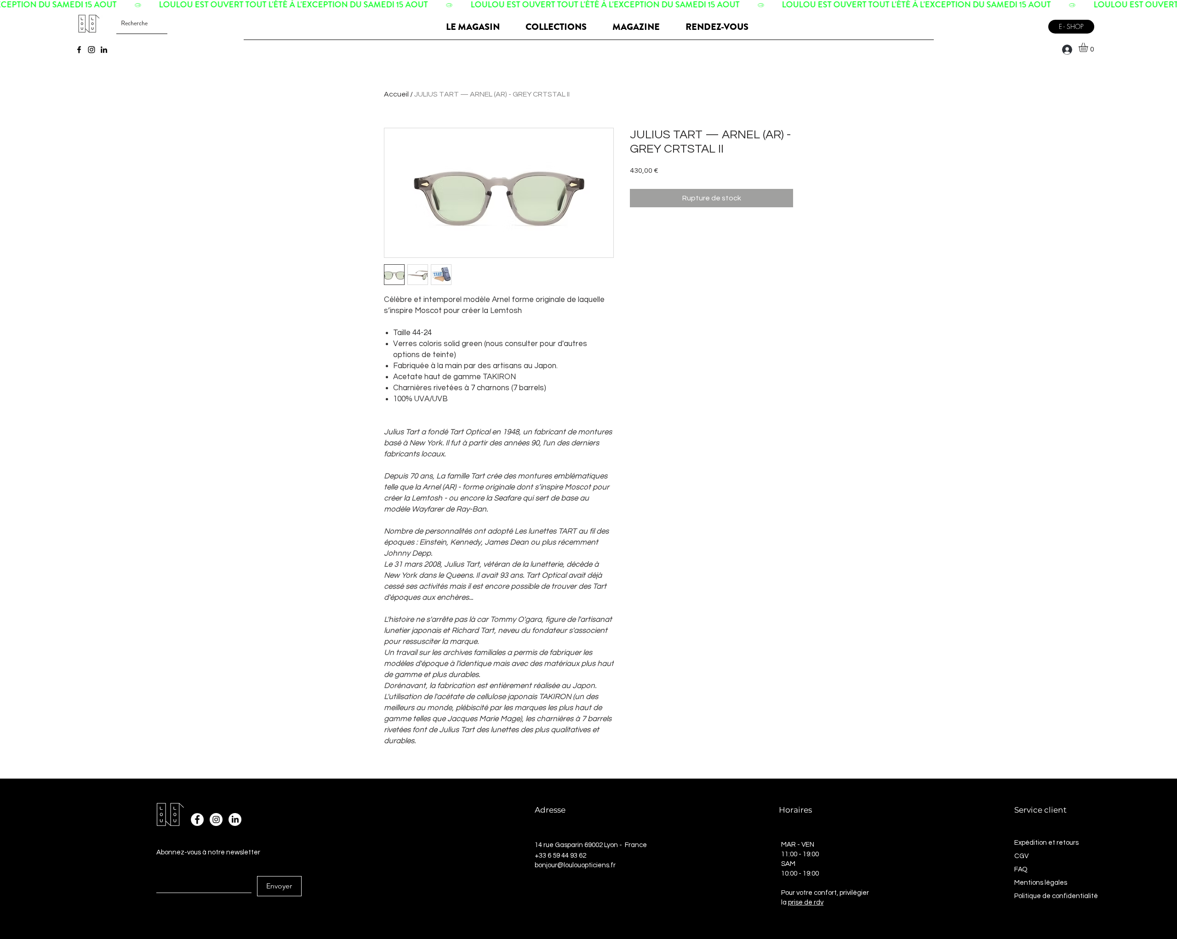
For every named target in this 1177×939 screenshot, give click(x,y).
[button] (1089, 47)
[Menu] (1031, 23)
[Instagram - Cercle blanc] (216, 819)
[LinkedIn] (104, 49)
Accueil (396, 94)
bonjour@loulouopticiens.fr (575, 865)
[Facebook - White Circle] (197, 819)
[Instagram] (91, 49)
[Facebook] (79, 49)
